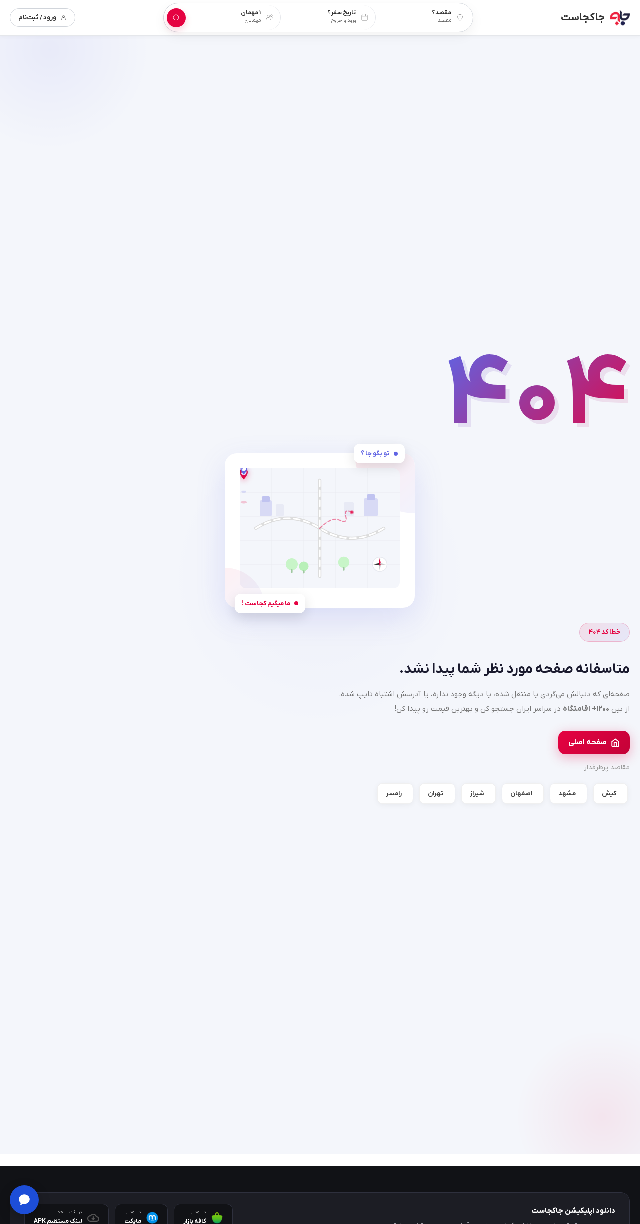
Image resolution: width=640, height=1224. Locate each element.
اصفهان (521, 793)
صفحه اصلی (587, 742)
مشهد (567, 793)
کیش (609, 793)
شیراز (477, 793)
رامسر (394, 793)
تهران (436, 793)
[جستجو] (176, 17)
